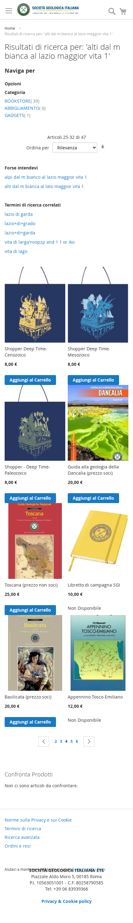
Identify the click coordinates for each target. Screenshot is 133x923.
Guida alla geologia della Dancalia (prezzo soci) (93, 470)
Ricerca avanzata (22, 837)
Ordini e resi (18, 846)
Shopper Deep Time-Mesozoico (89, 352)
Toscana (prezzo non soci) (31, 585)
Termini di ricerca (23, 828)
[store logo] (48, 9)
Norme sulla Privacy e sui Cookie (38, 820)
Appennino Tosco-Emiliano (95, 697)
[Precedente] (43, 741)
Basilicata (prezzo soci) (28, 697)
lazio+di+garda (20, 233)
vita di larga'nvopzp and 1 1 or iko (40, 242)
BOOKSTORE (22, 101)
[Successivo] (89, 741)
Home (10, 28)
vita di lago (16, 251)
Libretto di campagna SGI (94, 585)
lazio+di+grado (20, 223)
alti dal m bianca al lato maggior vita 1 (44, 186)
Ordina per (37, 148)
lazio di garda (19, 214)
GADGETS (17, 115)
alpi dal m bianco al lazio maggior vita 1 (46, 177)
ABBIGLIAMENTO (25, 108)
